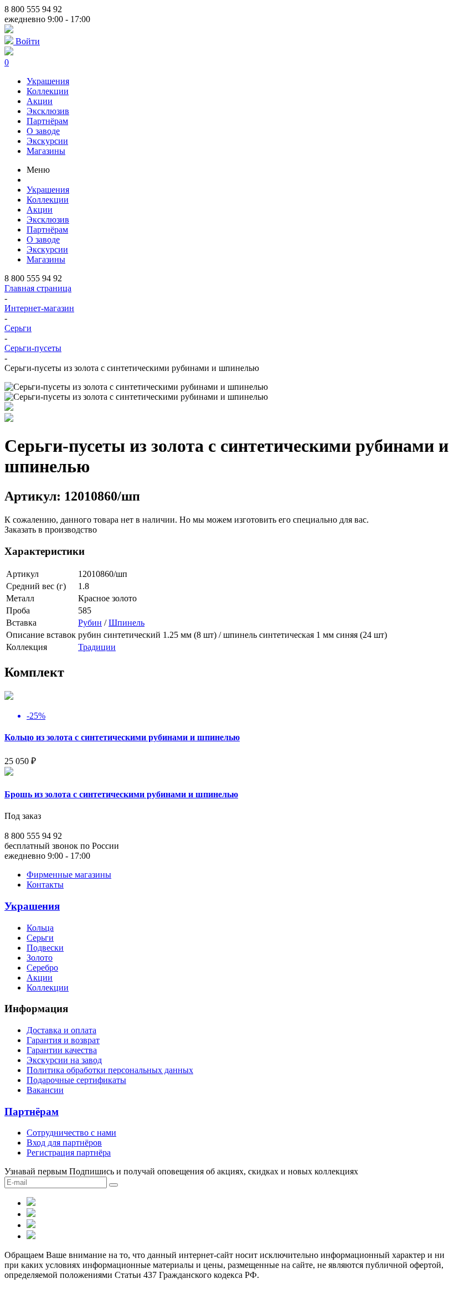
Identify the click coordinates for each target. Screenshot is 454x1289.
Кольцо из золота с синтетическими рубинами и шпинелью (122, 737)
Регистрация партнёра (69, 1152)
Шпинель (127, 622)
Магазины (46, 151)
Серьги (18, 328)
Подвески (45, 947)
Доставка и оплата (61, 1030)
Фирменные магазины (69, 874)
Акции (40, 101)
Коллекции (48, 91)
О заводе (43, 131)
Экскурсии (47, 141)
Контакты (45, 884)
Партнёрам (47, 121)
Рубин (90, 622)
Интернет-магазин (39, 308)
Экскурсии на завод (64, 1060)
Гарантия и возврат (63, 1040)
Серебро (42, 967)
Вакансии (45, 1090)
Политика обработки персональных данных (110, 1070)
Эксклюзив (48, 111)
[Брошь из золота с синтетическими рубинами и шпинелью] (8, 772)
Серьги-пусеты (32, 348)
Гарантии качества (62, 1050)
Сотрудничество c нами (71, 1132)
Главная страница (37, 288)
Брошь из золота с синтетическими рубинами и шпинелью (121, 794)
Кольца (40, 927)
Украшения (48, 81)
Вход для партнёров (64, 1142)
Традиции (97, 647)
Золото (40, 957)
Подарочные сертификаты (76, 1080)
